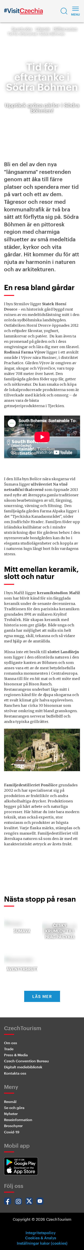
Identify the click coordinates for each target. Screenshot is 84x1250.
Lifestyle (43, 29)
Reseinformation (18, 1119)
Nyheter (11, 1113)
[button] (64, 11)
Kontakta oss (15, 1073)
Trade (8, 1049)
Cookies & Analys (40, 1237)
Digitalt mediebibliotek (23, 1067)
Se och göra (22, 29)
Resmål (10, 1101)
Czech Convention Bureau (26, 1061)
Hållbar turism (65, 29)
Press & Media (16, 1055)
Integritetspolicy (41, 1232)
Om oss (10, 1043)
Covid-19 (11, 1132)
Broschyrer (13, 1126)
